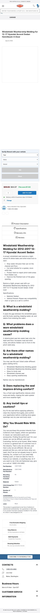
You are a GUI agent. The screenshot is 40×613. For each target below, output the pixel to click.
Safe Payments (13, 537)
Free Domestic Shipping (17, 522)
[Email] (7, 213)
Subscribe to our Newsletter (20, 557)
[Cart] (37, 6)
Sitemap (25, 611)
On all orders (13, 525)
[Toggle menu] (8, 6)
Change (9, 200)
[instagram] (10, 602)
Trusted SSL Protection (14, 539)
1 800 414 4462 (12, 209)
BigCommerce (31, 610)
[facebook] (3, 213)
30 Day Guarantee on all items (16, 532)
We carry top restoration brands (15, 545)
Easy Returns (12, 530)
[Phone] (34, 6)
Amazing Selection (13, 543)
